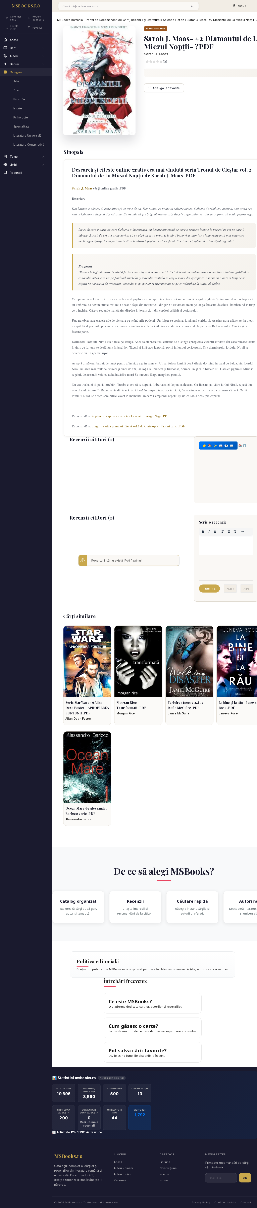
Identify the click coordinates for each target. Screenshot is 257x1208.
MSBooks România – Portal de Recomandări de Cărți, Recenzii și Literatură (108, 20)
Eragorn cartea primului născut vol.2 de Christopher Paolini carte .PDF (138, 426)
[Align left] (223, 531)
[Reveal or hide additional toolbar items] (243, 531)
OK (245, 1177)
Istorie (164, 1180)
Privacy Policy (201, 1202)
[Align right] (235, 531)
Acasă (118, 1162)
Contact (246, 1202)
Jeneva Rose (228, 713)
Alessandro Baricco (79, 819)
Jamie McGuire (179, 713)
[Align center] (229, 531)
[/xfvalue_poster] (87, 661)
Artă (16, 81)
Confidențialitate (225, 1202)
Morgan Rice (125, 713)
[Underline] (215, 531)
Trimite (209, 588)
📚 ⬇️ (242, 445)
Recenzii (120, 1180)
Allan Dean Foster (78, 718)
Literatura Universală (27, 135)
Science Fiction (173, 20)
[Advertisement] (123, 475)
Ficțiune (165, 1162)
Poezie (164, 1174)
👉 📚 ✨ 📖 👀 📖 (218, 446)
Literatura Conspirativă (28, 144)
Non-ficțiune (168, 1168)
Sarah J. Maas (156, 54)
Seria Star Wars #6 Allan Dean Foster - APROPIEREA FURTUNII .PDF (87, 707)
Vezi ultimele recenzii (89, 1123)
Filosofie (19, 99)
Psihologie (20, 117)
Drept (17, 90)
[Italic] (209, 531)
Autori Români (123, 1168)
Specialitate (21, 126)
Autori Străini (122, 1174)
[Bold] (203, 531)
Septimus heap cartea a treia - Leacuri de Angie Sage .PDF (130, 416)
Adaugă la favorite (166, 88)
